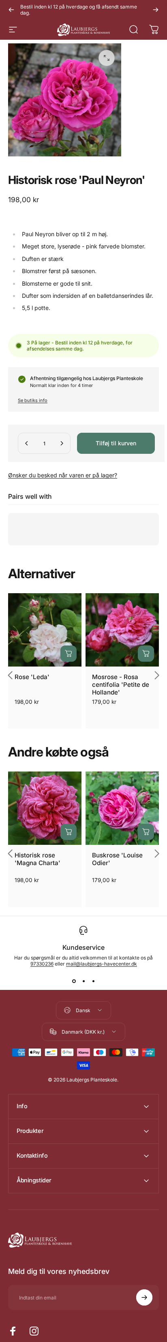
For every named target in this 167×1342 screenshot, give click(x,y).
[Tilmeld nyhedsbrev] (144, 1297)
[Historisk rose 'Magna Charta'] (44, 808)
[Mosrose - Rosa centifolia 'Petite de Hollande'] (122, 630)
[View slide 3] (93, 981)
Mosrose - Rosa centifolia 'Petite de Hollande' (120, 684)
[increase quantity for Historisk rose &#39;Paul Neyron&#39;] (61, 443)
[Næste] (156, 9)
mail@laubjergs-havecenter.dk (101, 964)
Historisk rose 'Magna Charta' (37, 859)
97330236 (42, 964)
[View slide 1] (74, 981)
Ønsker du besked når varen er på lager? (62, 475)
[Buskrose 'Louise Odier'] (122, 808)
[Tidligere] (11, 9)
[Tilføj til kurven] (68, 653)
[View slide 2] (83, 981)
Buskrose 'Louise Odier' (117, 859)
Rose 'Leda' (32, 677)
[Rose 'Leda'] (44, 630)
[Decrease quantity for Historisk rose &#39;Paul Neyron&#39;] (26, 443)
